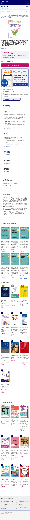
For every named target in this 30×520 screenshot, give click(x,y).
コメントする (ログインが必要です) (11, 183)
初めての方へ (19, 504)
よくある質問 (4, 504)
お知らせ (3, 508)
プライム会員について (7, 501)
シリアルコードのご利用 (22, 508)
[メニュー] (28, 2)
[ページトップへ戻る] (27, 517)
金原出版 (4, 48)
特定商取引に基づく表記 (22, 502)
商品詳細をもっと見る (10, 99)
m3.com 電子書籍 (2, 17)
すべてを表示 (23, 278)
